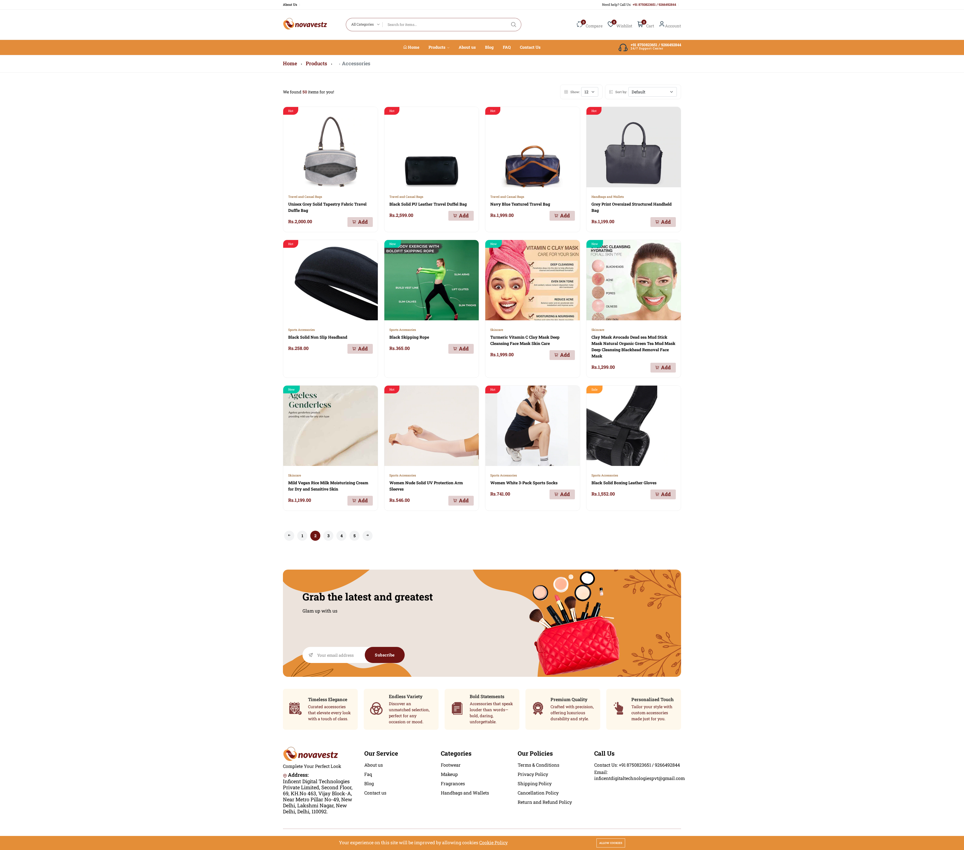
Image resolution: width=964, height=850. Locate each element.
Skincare (496, 330)
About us (467, 47)
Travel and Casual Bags (305, 197)
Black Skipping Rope (409, 337)
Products (437, 47)
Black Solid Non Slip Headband (317, 337)
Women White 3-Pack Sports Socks (524, 482)
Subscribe (385, 654)
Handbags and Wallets (607, 197)
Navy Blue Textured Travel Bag (520, 204)
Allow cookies (610, 843)
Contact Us (530, 47)
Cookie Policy (493, 842)
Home (413, 47)
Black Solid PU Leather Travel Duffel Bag (428, 204)
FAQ (507, 47)
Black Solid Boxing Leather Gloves (623, 482)
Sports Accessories (301, 330)
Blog (489, 47)
